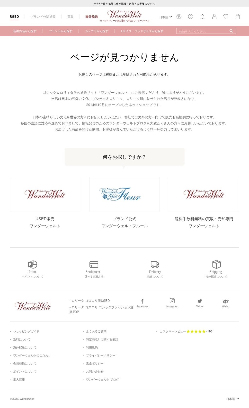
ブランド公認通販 (43, 16)
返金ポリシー (95, 363)
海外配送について (24, 347)
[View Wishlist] (179, 17)
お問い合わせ (95, 371)
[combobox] (206, 31)
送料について (22, 339)
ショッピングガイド (26, 331)
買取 (70, 16)
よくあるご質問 (96, 331)
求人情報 (19, 379)
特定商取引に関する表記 (102, 339)
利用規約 (92, 347)
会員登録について (24, 363)
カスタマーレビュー (173, 331)
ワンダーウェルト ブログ (102, 379)
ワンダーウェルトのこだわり (32, 355)
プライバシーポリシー (100, 355)
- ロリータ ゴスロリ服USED (90, 300)
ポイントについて (24, 371)
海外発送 (91, 16)
